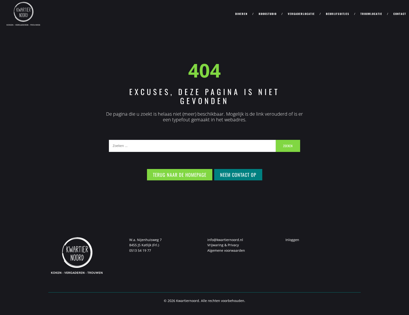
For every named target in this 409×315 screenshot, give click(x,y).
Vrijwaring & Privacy (223, 245)
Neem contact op (238, 174)
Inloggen (292, 239)
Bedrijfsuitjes (337, 14)
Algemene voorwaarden (226, 250)
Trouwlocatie (371, 14)
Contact (399, 14)
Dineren (241, 14)
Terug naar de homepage (179, 174)
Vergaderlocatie (301, 14)
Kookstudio (268, 14)
